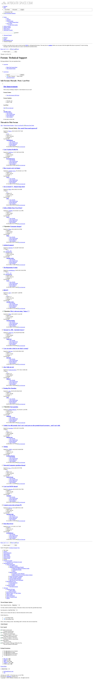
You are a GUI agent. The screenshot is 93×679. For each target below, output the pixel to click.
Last (15, 49)
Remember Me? (9, 12)
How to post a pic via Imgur (11, 168)
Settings (5, 551)
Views (16, 125)
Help (4, 7)
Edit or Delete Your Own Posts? (12, 208)
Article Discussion (10, 564)
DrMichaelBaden (12, 409)
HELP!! (5, 290)
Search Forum (6, 71)
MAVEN (10, 247)
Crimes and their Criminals (15, 577)
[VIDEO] (5, 662)
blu (9, 526)
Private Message (10, 115)
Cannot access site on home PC (12, 505)
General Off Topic (10, 589)
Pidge (9, 189)
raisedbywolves (12, 171)
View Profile (9, 113)
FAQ (7, 18)
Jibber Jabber (12, 590)
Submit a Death (7, 27)
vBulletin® (8, 676)
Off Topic (5, 588)
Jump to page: (6, 51)
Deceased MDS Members (15, 578)
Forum (5, 17)
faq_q (9, 468)
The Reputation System (10, 267)
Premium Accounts (7, 560)
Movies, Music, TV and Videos (13, 593)
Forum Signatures (13, 582)
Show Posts (19, 76)
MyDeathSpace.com (8, 40)
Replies (12, 125)
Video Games (9, 594)
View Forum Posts (10, 114)
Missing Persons (13, 572)
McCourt (10, 351)
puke (9, 391)
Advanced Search (7, 35)
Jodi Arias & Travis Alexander (16, 580)
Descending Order (9, 619)
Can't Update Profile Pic (10, 149)
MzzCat (10, 507)
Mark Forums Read (13, 22)
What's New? (6, 28)
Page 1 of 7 (3, 49)
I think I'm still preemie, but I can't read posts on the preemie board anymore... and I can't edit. (31, 425)
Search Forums (6, 556)
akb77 (9, 292)
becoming (10, 428)
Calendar (8, 19)
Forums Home (6, 558)
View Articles (9, 117)
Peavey (10, 131)
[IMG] (4, 661)
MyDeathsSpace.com (8, 671)
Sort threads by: (4, 610)
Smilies (5, 660)
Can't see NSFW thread (10, 486)
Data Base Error (8, 523)
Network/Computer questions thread (14, 465)
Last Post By (21, 125)
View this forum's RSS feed (12, 95)
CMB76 (10, 449)
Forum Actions (9, 21)
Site (4, 108)
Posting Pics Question (9, 388)
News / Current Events (11, 597)
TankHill (10, 210)
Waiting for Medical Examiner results (20, 568)
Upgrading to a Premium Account (14, 562)
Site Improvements (10, 86)
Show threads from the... (6, 605)
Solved (13, 571)
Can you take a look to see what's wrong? (15, 348)
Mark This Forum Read (11, 67)
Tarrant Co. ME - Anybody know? (13, 330)
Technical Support (10, 585)
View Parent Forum (10, 68)
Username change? (16, 226)
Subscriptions (6, 554)
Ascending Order (9, 617)
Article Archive (7, 26)
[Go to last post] (21, 146)
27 (10, 273)
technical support (8, 245)
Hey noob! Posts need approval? (27, 128)
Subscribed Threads (8, 30)
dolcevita (10, 489)
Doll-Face (10, 152)
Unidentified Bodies (16, 569)
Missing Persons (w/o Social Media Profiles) (22, 575)
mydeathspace (11, 270)
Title (2, 125)
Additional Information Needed (16, 567)
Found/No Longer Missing (18, 573)
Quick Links (9, 23)
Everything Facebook (11, 591)
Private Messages (7, 552)
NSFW (8, 598)
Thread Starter (6, 125)
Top (19, 547)
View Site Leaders (13, 25)
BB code (5, 658)
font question (14, 407)
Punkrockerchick (12, 369)
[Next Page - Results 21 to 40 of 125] (11, 49)
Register (5, 6)
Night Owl (10, 332)
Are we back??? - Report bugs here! (14, 186)
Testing (5, 446)
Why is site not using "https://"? (19, 311)
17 (10, 250)
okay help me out (8, 367)
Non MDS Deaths (13, 565)
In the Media (12, 584)
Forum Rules (4, 666)
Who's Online (6, 555)
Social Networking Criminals (16, 576)
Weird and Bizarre (10, 595)
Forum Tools (5, 64)
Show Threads (11, 76)
